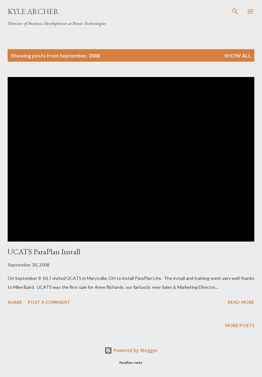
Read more (241, 302)
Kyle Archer (33, 11)
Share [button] (15, 302)
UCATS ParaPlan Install (44, 252)
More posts (239, 325)
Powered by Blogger (135, 350)
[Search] (235, 11)
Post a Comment (49, 302)
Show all (237, 55)
